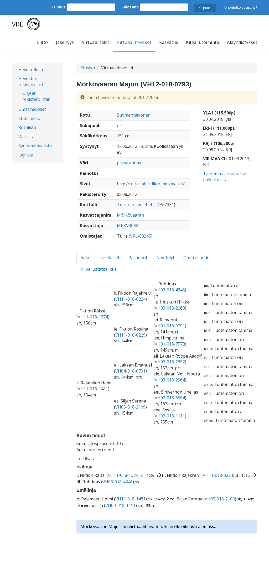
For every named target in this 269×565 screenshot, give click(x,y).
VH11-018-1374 (93, 317)
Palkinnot (137, 257)
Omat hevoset (32, 109)
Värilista (26, 136)
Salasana (130, 6)
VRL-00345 (140, 236)
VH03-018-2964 (170, 380)
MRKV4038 (127, 225)
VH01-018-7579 (170, 344)
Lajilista (25, 155)
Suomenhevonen (134, 115)
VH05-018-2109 (130, 407)
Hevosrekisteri (32, 69)
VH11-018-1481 (93, 389)
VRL (17, 23)
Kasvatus (168, 42)
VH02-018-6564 (170, 398)
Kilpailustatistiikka (99, 269)
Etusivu (87, 68)
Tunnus (58, 6)
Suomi (145, 146)
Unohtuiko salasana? (240, 7)
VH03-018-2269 (170, 308)
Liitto (42, 42)
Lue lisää (85, 459)
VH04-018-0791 (130, 371)
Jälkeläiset (110, 257)
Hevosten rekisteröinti (30, 81)
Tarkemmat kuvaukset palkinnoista (225, 176)
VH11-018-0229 (130, 335)
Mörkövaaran (130, 215)
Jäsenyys (65, 42)
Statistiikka (29, 118)
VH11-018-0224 (130, 299)
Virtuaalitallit (95, 42)
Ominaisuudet (197, 257)
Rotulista (27, 127)
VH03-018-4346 (170, 290)
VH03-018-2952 (170, 362)
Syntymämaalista (35, 146)
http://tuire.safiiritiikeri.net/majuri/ (151, 184)
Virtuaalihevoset (134, 42)
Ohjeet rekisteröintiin (36, 96)
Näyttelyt (165, 257)
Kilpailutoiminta (202, 42)
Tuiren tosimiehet (134, 204)
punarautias (129, 163)
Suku (86, 257)
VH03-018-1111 (170, 416)
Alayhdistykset (242, 42)
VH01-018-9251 (170, 326)
